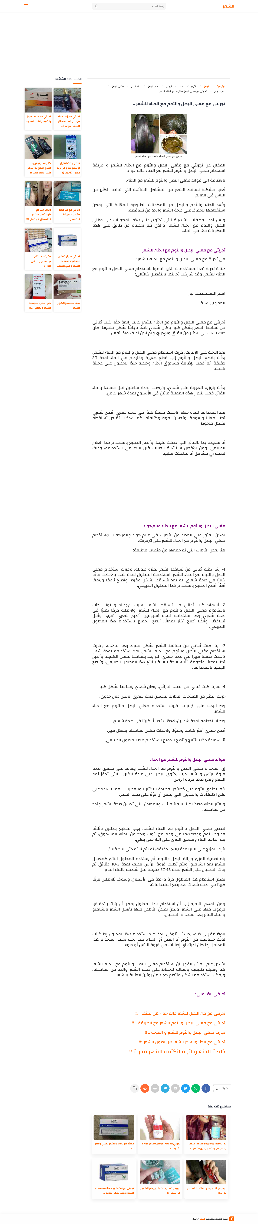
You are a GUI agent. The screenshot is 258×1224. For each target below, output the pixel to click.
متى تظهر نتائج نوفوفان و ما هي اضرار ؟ (41, 261)
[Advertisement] (129, 48)
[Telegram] (166, 1090)
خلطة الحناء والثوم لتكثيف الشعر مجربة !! (177, 1051)
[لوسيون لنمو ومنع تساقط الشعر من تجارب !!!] (206, 1172)
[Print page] (156, 1090)
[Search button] (97, 6)
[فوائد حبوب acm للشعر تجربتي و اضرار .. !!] (114, 1127)
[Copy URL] (135, 1090)
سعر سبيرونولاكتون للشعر (68, 305)
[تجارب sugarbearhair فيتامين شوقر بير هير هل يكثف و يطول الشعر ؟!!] (206, 1127)
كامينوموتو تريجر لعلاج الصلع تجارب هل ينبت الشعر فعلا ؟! (39, 168)
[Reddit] (145, 1090)
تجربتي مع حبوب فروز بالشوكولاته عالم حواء (38, 119)
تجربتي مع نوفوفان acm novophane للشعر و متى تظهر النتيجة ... (69, 261)
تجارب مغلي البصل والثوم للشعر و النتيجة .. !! (185, 1032)
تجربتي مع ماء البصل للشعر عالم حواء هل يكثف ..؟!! (180, 1013)
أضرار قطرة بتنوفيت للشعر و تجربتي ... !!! (40, 305)
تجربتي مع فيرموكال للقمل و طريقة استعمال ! (68, 214)
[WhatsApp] (196, 1090)
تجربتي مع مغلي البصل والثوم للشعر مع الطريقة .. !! (178, 1023)
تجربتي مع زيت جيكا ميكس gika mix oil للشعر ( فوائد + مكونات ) (69, 121)
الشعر (228, 6)
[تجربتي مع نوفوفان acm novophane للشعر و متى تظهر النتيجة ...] (114, 1172)
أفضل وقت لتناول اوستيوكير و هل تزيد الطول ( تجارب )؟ (68, 168)
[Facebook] (206, 1090)
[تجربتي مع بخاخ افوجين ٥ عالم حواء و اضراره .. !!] (160, 1127)
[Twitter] (186, 1090)
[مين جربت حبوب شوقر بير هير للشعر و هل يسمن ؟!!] (160, 1172)
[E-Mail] (176, 1090)
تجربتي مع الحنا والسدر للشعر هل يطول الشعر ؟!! (182, 1042)
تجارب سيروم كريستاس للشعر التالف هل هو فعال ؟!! (38, 214)
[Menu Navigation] (26, 6)
